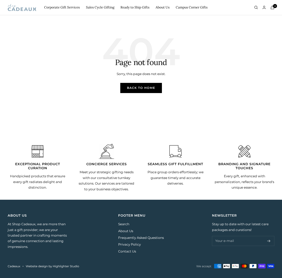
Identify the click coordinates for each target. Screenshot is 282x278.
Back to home (141, 88)
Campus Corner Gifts (192, 7)
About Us (163, 7)
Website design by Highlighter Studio (52, 266)
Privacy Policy (129, 244)
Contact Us (127, 251)
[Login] (264, 7)
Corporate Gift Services (62, 7)
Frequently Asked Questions (141, 238)
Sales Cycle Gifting (100, 7)
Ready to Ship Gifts (134, 7)
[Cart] (272, 7)
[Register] (268, 241)
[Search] (256, 7)
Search (123, 224)
